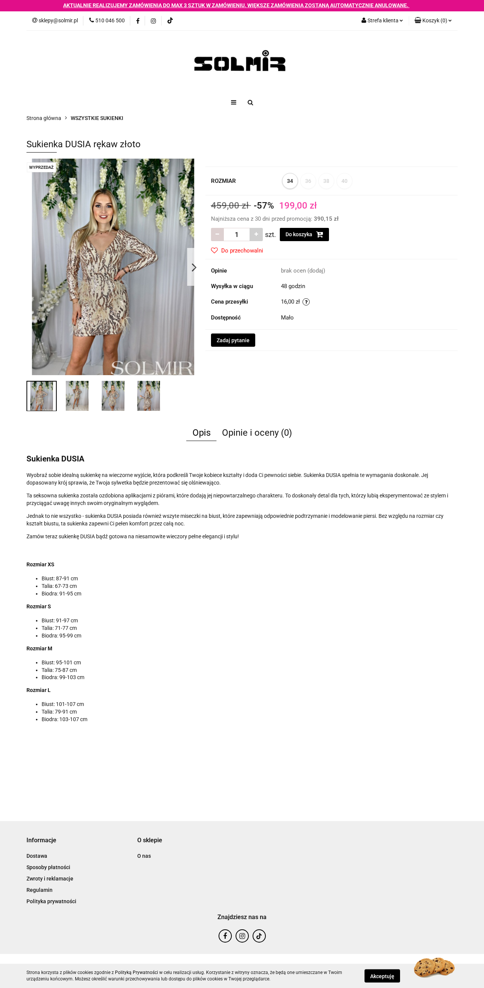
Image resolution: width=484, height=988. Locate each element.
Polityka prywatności (51, 901)
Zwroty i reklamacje (49, 879)
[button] (433, 20)
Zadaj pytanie (233, 340)
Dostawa (36, 856)
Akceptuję (382, 976)
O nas (144, 856)
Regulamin (39, 890)
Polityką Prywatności (136, 972)
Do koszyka (299, 234)
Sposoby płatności (48, 867)
